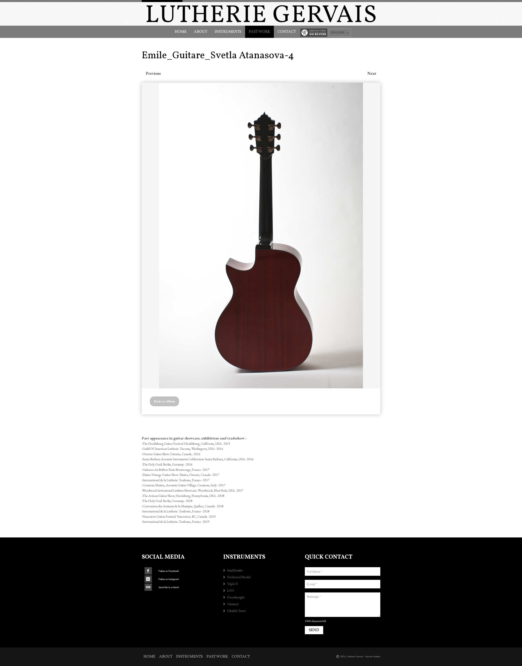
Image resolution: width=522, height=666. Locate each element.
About (200, 31)
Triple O (232, 584)
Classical (232, 604)
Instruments (228, 31)
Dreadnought (236, 597)
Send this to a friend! (169, 587)
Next (371, 73)
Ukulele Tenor (236, 611)
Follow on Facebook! (168, 570)
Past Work (259, 31)
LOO (230, 590)
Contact (287, 31)
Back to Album (164, 401)
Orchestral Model (238, 577)
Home (181, 31)
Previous (153, 73)
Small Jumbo (235, 570)
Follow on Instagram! (168, 579)
